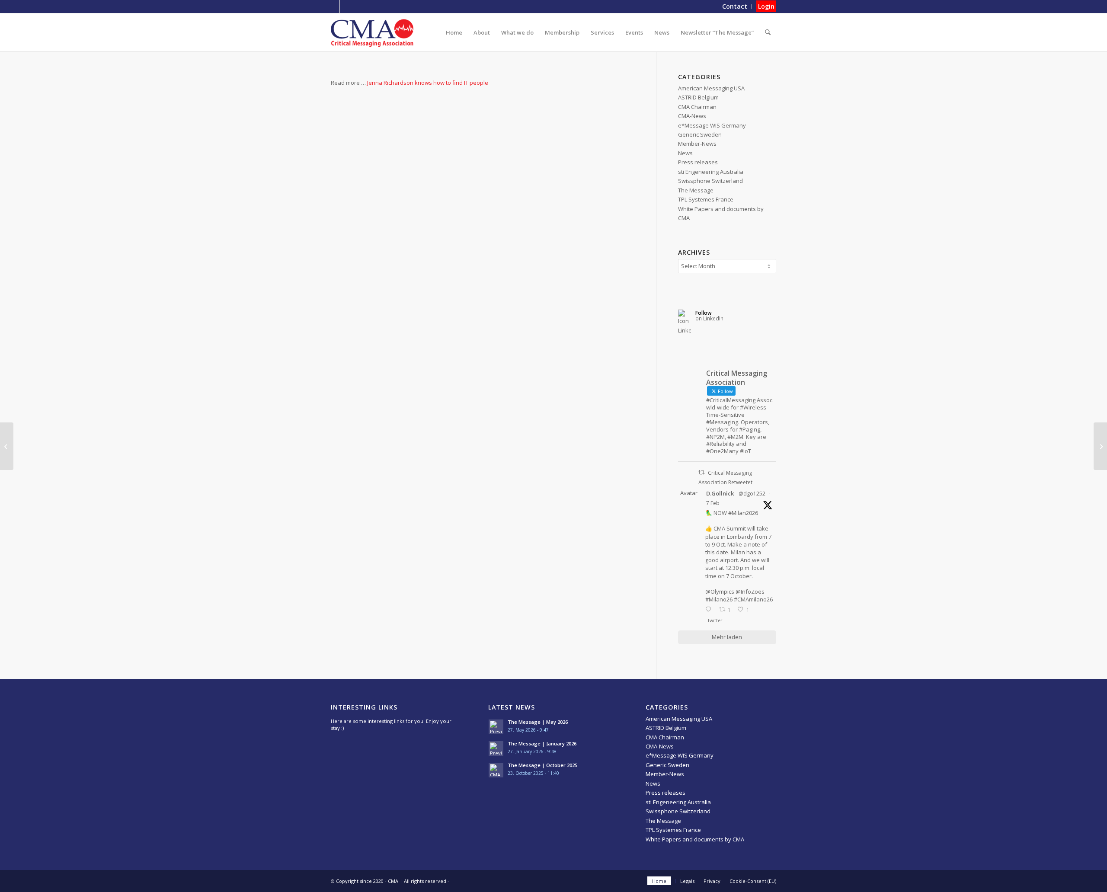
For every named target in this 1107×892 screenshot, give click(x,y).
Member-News (697, 143)
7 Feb (713, 503)
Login (766, 6)
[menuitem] (735, 6)
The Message (695, 190)
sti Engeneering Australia (710, 172)
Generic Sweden (700, 134)
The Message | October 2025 (542, 765)
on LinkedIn (709, 318)
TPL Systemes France (705, 199)
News (685, 153)
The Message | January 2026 (542, 743)
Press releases (698, 162)
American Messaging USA (711, 88)
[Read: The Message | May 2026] (496, 727)
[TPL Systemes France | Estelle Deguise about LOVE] (1100, 446)
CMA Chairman (697, 107)
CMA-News (692, 116)
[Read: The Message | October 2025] (496, 770)
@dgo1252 (752, 493)
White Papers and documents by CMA (695, 839)
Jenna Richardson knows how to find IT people (427, 82)
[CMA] (372, 32)
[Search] (767, 32)
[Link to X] (333, 6)
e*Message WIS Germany (712, 125)
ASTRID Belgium (698, 97)
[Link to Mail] (346, 6)
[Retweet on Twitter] (701, 472)
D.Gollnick (720, 493)
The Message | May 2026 (538, 722)
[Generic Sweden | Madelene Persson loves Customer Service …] (6, 446)
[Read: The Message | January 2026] (496, 748)
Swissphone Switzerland (710, 181)
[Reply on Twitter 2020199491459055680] (710, 609)
